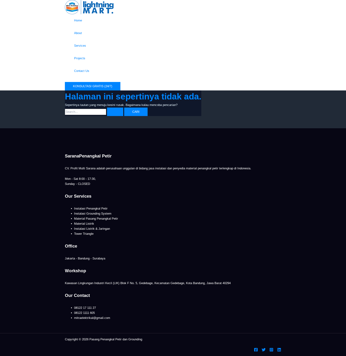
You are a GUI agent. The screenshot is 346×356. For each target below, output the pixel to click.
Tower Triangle (84, 233)
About (78, 33)
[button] (92, 86)
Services (80, 45)
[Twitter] (264, 350)
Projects (79, 58)
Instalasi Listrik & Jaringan (92, 228)
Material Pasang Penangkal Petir (96, 218)
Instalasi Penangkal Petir (91, 208)
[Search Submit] (115, 112)
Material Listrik (84, 223)
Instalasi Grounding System (92, 213)
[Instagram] (271, 350)
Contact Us (81, 71)
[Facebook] (256, 350)
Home (78, 20)
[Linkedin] (279, 350)
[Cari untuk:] (94, 112)
